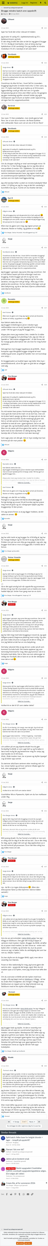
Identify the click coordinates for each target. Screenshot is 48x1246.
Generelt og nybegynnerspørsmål (22, 1152)
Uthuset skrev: (8, 141)
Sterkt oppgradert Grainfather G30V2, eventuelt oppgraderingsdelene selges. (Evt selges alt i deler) (26, 1171)
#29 (45, 459)
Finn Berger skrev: (9, 724)
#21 (45, 28)
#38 (45, 911)
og (11, 551)
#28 (45, 384)
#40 (45, 1066)
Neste (31, 1122)
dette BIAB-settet (29, 938)
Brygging (15, 1142)
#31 (45, 566)
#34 (45, 719)
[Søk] (45, 3)
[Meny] (3, 3)
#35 (45, 782)
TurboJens (9, 1176)
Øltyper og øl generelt (20, 1185)
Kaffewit (8, 1152)
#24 (45, 137)
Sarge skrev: (7, 67)
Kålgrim (5, 14)
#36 (45, 811)
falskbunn (29, 979)
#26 (45, 247)
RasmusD (9, 1142)
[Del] (42, 28)
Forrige (16, 1122)
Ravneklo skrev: (8, 464)
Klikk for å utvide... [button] (24, 483)
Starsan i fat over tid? (15, 1149)
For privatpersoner (19, 1176)
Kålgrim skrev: (7, 211)
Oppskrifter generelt (20, 1161)
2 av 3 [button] (24, 1122)
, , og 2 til (20, 232)
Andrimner (9, 1161)
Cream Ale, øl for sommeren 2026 (20, 1183)
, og (14, 1051)
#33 (45, 678)
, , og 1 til (17, 595)
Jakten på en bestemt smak (17, 1159)
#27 (45, 308)
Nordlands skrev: (8, 252)
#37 (45, 866)
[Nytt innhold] (40, 3)
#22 (45, 63)
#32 (45, 610)
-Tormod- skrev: (8, 1070)
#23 (45, 114)
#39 (45, 1000)
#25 (45, 206)
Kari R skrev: (7, 312)
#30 (45, 533)
